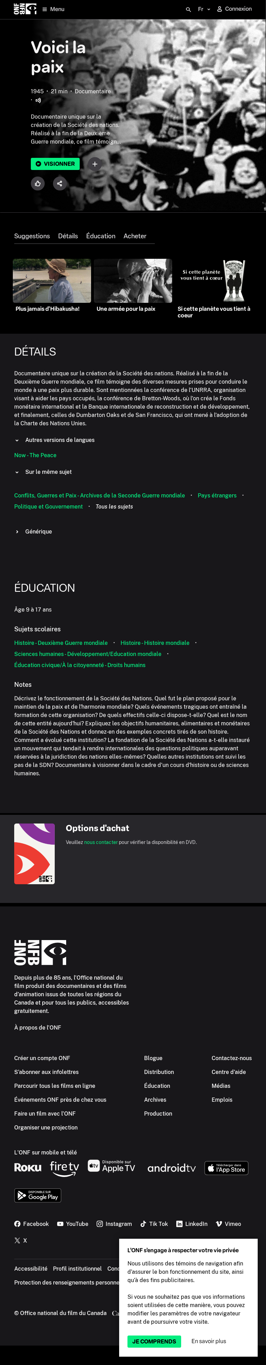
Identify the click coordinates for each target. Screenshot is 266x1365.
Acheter (135, 236)
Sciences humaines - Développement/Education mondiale (87, 654)
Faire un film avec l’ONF (45, 1113)
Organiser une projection (46, 1127)
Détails (68, 236)
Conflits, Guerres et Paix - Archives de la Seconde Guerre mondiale (99, 495)
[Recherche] (188, 10)
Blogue (153, 1058)
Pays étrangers (217, 495)
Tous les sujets (114, 506)
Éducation (100, 236)
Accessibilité (30, 1268)
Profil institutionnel (77, 1268)
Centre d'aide (229, 1072)
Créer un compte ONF (42, 1058)
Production (158, 1113)
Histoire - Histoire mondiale (155, 643)
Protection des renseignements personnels (69, 1282)
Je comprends (154, 1341)
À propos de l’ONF (37, 1027)
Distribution (159, 1072)
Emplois (222, 1100)
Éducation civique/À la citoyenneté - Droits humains (79, 665)
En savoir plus (209, 1341)
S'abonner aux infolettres (46, 1072)
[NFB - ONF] (25, 9)
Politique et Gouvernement (48, 506)
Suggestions (32, 236)
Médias (221, 1086)
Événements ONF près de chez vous (60, 1100)
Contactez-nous (232, 1058)
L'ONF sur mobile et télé (45, 1152)
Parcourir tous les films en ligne (54, 1086)
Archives (155, 1100)
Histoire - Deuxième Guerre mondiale (61, 643)
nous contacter (101, 842)
